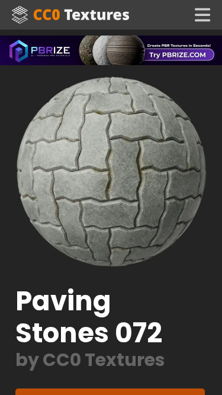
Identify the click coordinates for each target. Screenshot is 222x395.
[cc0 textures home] (70, 15)
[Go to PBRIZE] (111, 49)
